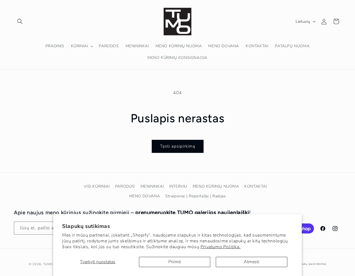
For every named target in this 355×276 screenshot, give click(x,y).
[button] (20, 21)
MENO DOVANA (144, 196)
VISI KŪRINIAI (97, 186)
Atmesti (251, 262)
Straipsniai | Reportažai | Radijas (195, 196)
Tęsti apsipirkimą (177, 146)
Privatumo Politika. (220, 247)
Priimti (174, 262)
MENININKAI (152, 186)
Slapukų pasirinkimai (310, 264)
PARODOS (125, 186)
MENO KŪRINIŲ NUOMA (216, 186)
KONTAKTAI (255, 186)
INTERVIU (178, 186)
